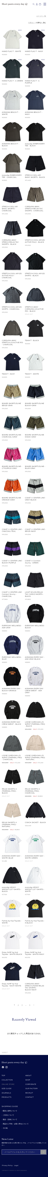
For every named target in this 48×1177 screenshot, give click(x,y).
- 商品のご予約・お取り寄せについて (15, 1124)
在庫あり (31, 23)
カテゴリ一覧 (41, 16)
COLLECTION (7, 1080)
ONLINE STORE (8, 1084)
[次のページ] (33, 1005)
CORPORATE (30, 1084)
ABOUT (28, 1075)
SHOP (27, 1080)
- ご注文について (8, 1115)
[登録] (43, 1152)
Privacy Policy (7, 1165)
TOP (3, 1075)
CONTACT (29, 1097)
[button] (34, 4)
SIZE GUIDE (7, 1088)
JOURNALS (6, 1093)
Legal (16, 1165)
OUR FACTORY (31, 1088)
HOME (4, 1052)
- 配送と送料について (9, 1111)
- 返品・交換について (9, 1119)
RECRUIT (29, 1093)
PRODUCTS (6, 1097)
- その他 (5, 1128)
